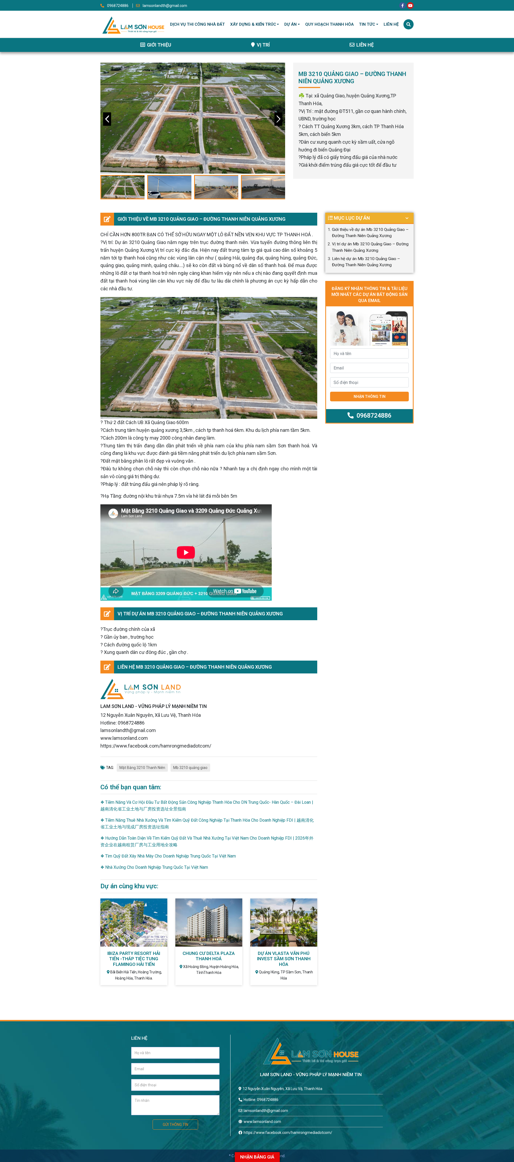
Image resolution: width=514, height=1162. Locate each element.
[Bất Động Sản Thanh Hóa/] (133, 24)
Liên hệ (391, 24)
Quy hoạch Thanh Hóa (329, 24)
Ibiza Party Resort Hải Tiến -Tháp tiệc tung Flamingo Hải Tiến (133, 959)
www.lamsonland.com (262, 1121)
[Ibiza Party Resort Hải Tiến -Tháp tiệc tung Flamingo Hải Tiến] (133, 922)
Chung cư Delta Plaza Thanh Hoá (209, 956)
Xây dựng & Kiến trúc (253, 24)
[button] (278, 119)
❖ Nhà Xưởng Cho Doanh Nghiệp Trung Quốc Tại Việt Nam (154, 867)
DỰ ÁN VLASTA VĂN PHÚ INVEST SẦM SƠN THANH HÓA (284, 959)
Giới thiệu (158, 45)
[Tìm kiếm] (408, 24)
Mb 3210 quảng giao (190, 767)
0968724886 (117, 5)
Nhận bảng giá (257, 1157)
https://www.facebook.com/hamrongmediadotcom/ (288, 1132)
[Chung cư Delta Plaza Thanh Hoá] (208, 922)
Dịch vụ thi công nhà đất (197, 24)
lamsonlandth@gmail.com (164, 5)
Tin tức (367, 24)
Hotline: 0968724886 (261, 1100)
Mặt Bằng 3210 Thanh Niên (142, 767)
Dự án (290, 24)
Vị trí (263, 45)
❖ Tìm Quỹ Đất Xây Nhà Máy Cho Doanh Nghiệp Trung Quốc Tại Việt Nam (168, 856)
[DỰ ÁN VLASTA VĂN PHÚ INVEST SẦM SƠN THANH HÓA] (283, 922)
